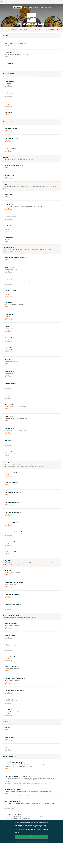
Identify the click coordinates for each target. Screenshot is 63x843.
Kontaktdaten (38, 7)
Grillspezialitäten (49, 29)
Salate (40, 29)
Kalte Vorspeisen (12, 29)
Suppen (34, 29)
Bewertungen (28, 7)
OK (31, 836)
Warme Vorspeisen (24, 29)
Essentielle (31, 840)
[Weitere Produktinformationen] (13, 81)
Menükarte (17, 7)
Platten (3, 29)
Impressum (48, 7)
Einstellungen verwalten (20, 829)
